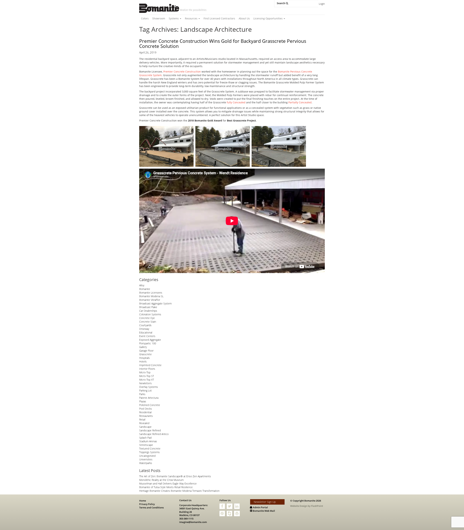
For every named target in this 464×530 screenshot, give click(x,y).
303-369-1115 (186, 518)
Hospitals (144, 358)
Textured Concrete (149, 448)
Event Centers (147, 336)
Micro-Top (144, 372)
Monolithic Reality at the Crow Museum (161, 480)
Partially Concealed (300, 102)
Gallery (143, 347)
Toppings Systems (149, 452)
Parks (142, 394)
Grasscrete (145, 354)
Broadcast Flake (148, 307)
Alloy (141, 285)
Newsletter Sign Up (265, 502)
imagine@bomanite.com (193, 522)
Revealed (144, 423)
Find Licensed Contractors (219, 18)
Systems (174, 18)
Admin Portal (260, 507)
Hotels (143, 361)
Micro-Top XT (146, 379)
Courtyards (145, 325)
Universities (145, 459)
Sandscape (145, 426)
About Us (244, 18)
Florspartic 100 (147, 343)
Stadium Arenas (148, 441)
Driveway (144, 329)
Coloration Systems (150, 314)
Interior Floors (147, 368)
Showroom (158, 18)
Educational (145, 332)
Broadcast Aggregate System (155, 303)
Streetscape (146, 445)
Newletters (145, 383)
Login (322, 3)
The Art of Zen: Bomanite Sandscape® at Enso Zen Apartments (175, 476)
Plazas (142, 401)
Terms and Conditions (151, 507)
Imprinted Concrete (150, 365)
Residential (145, 412)
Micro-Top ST (146, 376)
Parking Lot (145, 390)
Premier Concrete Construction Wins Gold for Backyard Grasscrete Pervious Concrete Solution (222, 44)
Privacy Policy (147, 504)
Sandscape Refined (150, 430)
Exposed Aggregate (150, 339)
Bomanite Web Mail (263, 510)
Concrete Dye (147, 318)
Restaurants (146, 416)
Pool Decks (145, 408)
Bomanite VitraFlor (149, 300)
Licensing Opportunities (268, 18)
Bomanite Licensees (150, 292)
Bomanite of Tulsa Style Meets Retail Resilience (166, 487)
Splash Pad (145, 437)
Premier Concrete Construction (182, 71)
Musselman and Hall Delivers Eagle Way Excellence (168, 483)
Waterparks (145, 463)
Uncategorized (147, 455)
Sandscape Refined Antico (154, 434)
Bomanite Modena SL (151, 296)
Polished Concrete (149, 405)
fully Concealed (236, 102)
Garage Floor (146, 350)
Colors (145, 18)
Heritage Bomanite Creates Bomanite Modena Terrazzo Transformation (179, 490)
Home (142, 500)
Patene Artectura (148, 397)
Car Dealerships (148, 310)
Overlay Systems (148, 387)
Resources (191, 18)
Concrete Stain (147, 321)
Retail (142, 419)
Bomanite (144, 289)
